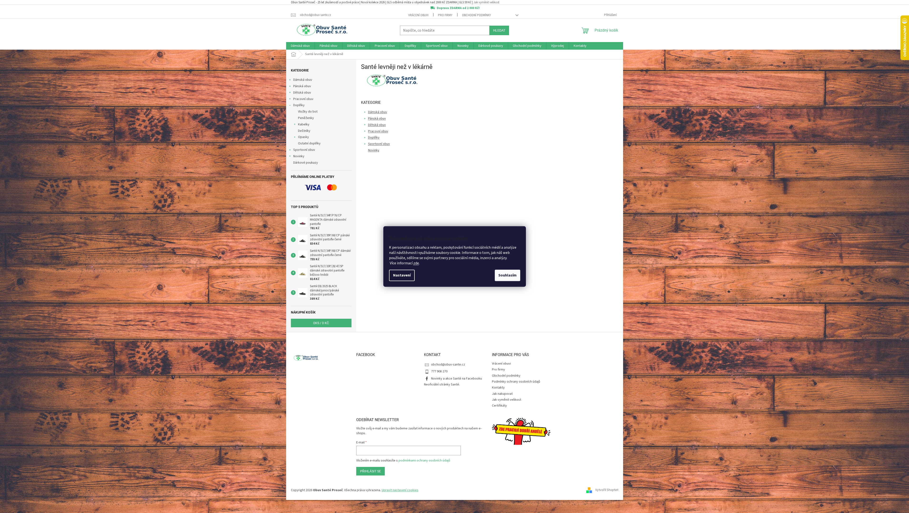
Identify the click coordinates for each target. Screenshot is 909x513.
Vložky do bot (307, 111)
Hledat (499, 30)
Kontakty (498, 387)
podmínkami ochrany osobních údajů (424, 460)
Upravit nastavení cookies (400, 490)
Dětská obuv (302, 92)
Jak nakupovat (502, 393)
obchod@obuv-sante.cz (448, 364)
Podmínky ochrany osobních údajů (516, 381)
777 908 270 (439, 371)
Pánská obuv (302, 86)
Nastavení (402, 275)
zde (416, 263)
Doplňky (299, 105)
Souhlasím (507, 275)
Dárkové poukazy (305, 162)
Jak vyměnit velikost (486, 2)
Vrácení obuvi (418, 15)
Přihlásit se (370, 471)
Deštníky (304, 130)
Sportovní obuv (304, 149)
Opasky (303, 137)
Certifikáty (499, 405)
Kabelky (303, 124)
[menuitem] (300, 46)
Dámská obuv (302, 79)
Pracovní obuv (303, 99)
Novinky (298, 156)
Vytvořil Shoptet (606, 490)
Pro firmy (445, 15)
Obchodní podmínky (476, 15)
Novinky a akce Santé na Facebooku (456, 378)
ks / (321, 323)
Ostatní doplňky (309, 143)
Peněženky (306, 118)
